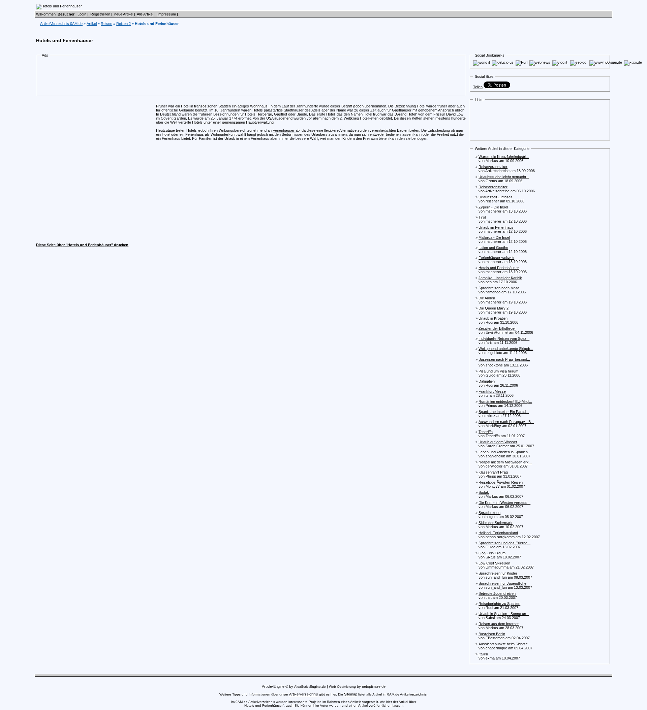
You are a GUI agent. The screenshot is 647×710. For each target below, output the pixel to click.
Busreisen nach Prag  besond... (504, 359)
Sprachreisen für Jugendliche (502, 583)
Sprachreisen (489, 513)
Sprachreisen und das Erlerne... (504, 543)
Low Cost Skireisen (494, 563)
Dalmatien (487, 381)
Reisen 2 (123, 24)
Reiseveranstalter (493, 167)
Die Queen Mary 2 (494, 308)
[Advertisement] (164, 77)
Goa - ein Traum (492, 553)
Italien (483, 654)
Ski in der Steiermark (496, 523)
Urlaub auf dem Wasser (498, 442)
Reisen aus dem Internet (499, 624)
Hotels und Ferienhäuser (499, 268)
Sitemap (350, 694)
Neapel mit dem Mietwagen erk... (505, 462)
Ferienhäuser (284, 130)
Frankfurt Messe (492, 391)
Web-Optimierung (342, 686)
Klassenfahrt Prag (493, 472)
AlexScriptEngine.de (310, 686)
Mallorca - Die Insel (494, 237)
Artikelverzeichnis (303, 694)
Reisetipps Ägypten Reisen (501, 482)
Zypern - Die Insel (493, 207)
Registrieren (100, 14)
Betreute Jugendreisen (497, 593)
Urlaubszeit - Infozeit (495, 197)
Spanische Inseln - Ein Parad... (504, 412)
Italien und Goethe (493, 248)
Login (82, 14)
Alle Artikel (145, 14)
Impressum (166, 14)
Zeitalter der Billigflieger (497, 328)
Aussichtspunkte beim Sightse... (505, 644)
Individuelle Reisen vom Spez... (504, 338)
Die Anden (487, 298)
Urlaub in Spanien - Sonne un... (504, 614)
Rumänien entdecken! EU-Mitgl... (505, 401)
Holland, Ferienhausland (498, 533)
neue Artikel (123, 14)
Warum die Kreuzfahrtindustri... (504, 157)
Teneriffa (486, 432)
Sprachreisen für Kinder (498, 573)
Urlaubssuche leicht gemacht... (504, 177)
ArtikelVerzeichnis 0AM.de (61, 24)
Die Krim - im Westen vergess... (504, 503)
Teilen (478, 87)
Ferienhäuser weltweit (496, 258)
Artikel (92, 24)
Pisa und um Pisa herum (498, 371)
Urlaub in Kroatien (493, 318)
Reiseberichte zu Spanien (499, 604)
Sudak (484, 492)
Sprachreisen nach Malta (499, 288)
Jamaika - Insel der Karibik (500, 278)
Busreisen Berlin (492, 634)
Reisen (106, 24)
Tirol (482, 217)
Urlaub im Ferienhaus (496, 227)
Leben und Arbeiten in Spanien (503, 452)
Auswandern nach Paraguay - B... (506, 422)
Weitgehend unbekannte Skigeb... (506, 349)
